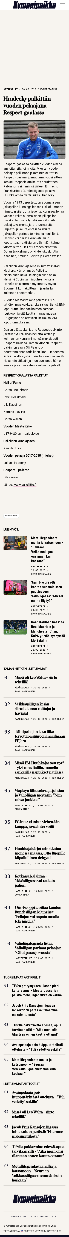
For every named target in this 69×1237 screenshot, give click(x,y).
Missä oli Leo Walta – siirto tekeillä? (36, 679)
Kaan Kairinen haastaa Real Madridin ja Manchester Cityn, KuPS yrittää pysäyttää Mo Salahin (48, 631)
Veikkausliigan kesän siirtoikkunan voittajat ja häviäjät (35, 708)
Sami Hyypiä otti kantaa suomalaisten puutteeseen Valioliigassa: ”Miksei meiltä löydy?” (47, 591)
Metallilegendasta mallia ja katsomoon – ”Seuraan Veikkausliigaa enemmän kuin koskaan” (47, 549)
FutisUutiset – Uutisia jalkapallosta (33, 1216)
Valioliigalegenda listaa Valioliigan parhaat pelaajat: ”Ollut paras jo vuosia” (38, 948)
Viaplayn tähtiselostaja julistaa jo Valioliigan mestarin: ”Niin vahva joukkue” (39, 795)
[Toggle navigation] (62, 5)
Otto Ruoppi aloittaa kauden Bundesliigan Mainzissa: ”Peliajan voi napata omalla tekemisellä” (38, 914)
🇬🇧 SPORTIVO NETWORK (33, 1231)
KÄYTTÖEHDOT (54, 1231)
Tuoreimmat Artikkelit (22, 977)
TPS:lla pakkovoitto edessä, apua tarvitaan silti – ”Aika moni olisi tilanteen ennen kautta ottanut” (36, 1029)
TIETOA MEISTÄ (11, 1231)
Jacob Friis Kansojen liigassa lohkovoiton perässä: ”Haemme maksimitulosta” (35, 1010)
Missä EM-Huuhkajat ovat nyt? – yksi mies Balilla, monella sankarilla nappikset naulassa (39, 767)
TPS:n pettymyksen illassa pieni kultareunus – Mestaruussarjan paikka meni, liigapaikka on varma (37, 990)
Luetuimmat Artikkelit (22, 1084)
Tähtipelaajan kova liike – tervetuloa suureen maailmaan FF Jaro (40, 736)
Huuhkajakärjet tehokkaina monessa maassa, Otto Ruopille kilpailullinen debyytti (40, 853)
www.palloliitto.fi (24, 484)
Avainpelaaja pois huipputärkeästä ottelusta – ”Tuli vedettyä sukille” (37, 1047)
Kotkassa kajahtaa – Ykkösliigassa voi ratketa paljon (35, 881)
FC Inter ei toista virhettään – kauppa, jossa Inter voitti (38, 824)
